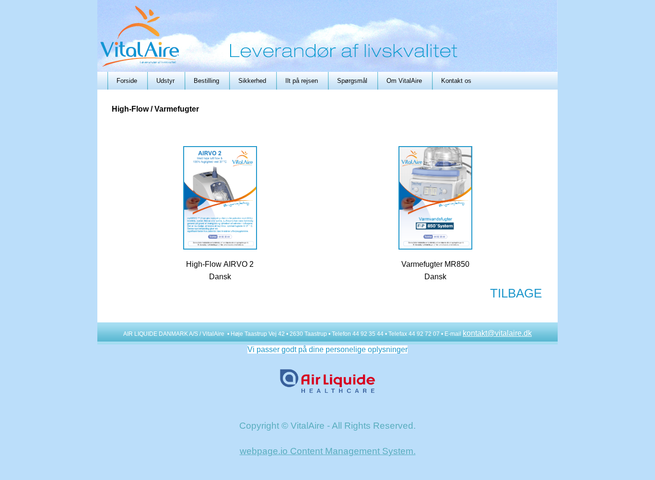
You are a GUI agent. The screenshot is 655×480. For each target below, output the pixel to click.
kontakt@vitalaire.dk (497, 333)
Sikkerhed (252, 80)
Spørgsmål (352, 80)
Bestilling (206, 80)
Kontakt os (456, 80)
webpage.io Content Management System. (328, 451)
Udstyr (165, 80)
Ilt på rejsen (301, 80)
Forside (127, 80)
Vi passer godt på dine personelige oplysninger (327, 349)
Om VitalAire (404, 80)
